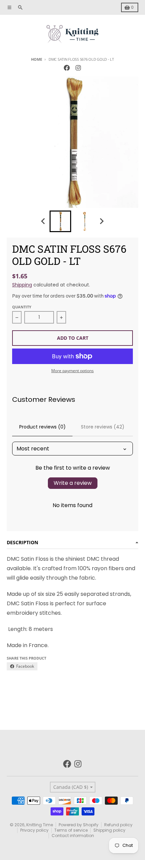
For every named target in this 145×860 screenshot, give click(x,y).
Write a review (73, 483)
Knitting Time (39, 825)
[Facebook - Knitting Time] (66, 67)
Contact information (73, 835)
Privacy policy (34, 830)
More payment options (72, 370)
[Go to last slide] (43, 221)
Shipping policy (109, 830)
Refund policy (118, 825)
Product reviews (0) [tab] (42, 426)
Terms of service (71, 830)
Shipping (22, 284)
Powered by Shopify (78, 825)
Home (36, 59)
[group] (60, 221)
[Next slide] (101, 221)
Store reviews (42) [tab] (102, 426)
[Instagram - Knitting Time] (78, 67)
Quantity (21, 306)
